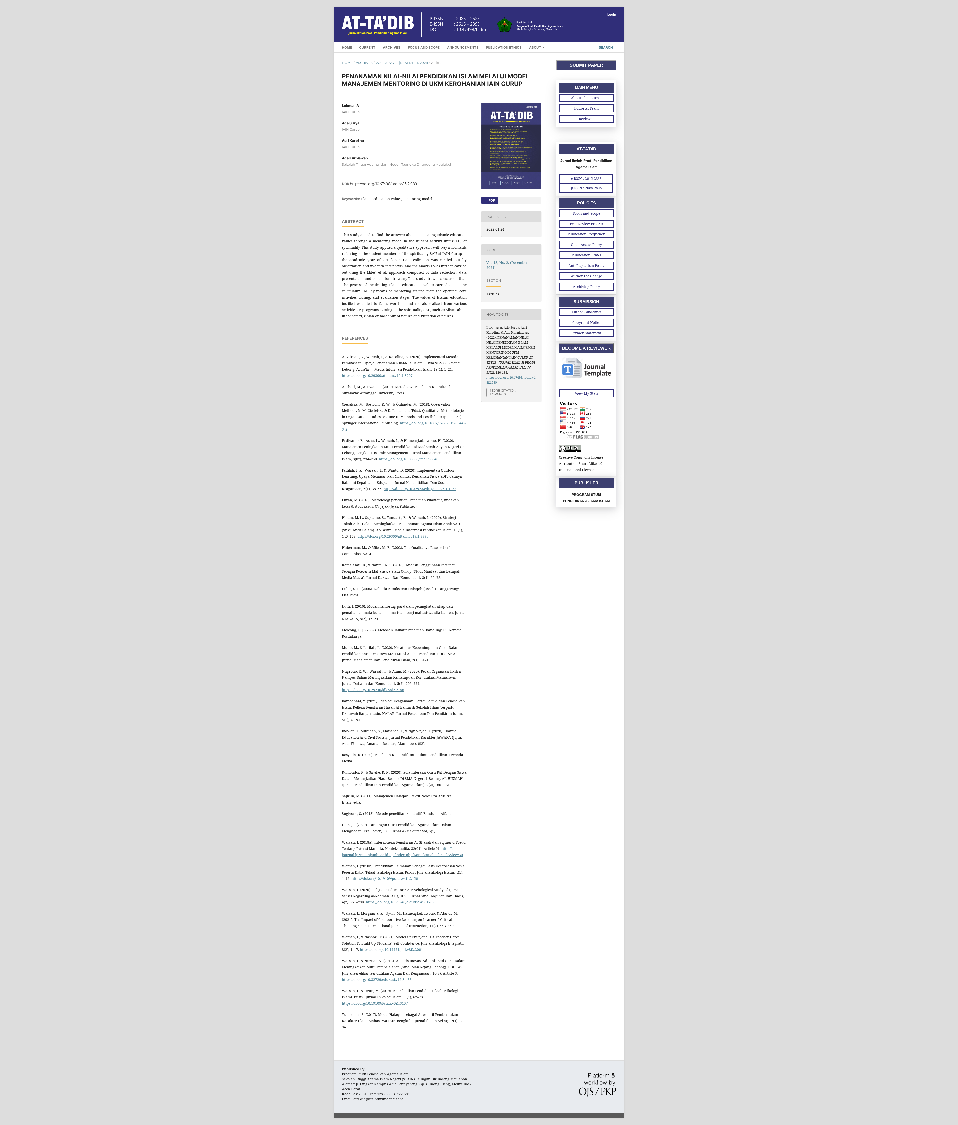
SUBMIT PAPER (586, 65)
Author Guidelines (586, 312)
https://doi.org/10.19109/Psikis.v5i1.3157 (375, 1003)
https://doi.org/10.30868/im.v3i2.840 (408, 459)
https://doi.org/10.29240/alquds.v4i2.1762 (400, 902)
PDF (491, 200)
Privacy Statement (586, 333)
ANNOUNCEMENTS (463, 47)
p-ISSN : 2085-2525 (586, 187)
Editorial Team (586, 108)
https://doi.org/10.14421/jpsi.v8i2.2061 (391, 949)
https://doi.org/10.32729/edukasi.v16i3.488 (377, 979)
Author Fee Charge (586, 276)
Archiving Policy (586, 286)
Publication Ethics (586, 255)
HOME (347, 47)
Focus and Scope (586, 213)
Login (611, 14)
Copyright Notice (586, 322)
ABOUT (535, 47)
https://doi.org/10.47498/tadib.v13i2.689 (383, 184)
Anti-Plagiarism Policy (586, 265)
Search (605, 47)
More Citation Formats (503, 392)
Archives (364, 63)
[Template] (586, 377)
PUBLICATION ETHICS (504, 47)
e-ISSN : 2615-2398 (586, 178)
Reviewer (586, 118)
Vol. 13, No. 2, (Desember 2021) (402, 63)
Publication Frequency (586, 234)
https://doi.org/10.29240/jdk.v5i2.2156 (373, 689)
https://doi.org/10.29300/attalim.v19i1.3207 (377, 375)
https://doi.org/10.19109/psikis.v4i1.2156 (385, 878)
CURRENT (367, 47)
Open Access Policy (586, 244)
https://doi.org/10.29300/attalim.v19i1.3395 (393, 536)
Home (347, 63)
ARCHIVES (391, 47)
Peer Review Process (586, 223)
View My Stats (586, 393)
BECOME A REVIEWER (586, 348)
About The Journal (586, 97)
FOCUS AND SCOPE (424, 47)
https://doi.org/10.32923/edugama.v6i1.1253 (420, 488)
